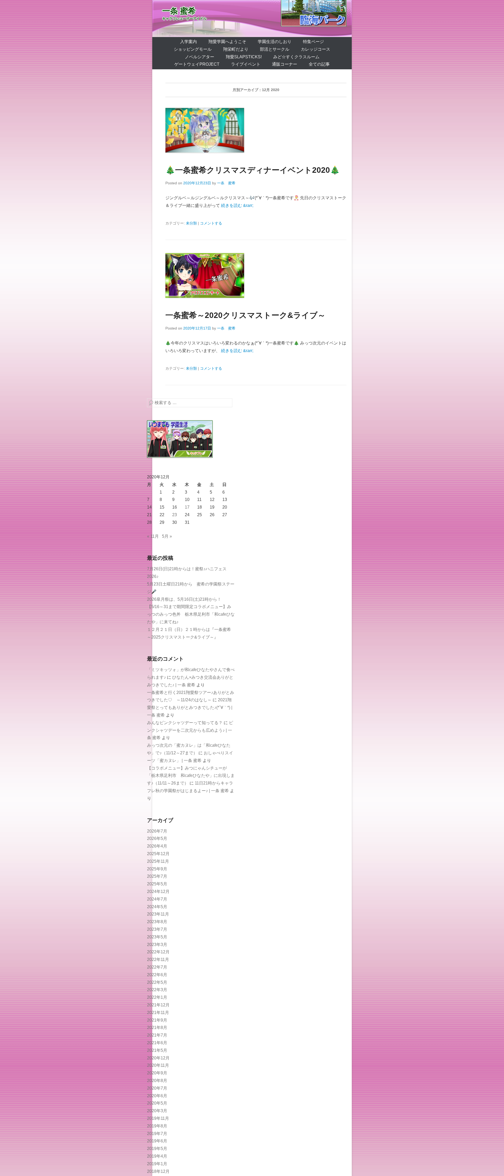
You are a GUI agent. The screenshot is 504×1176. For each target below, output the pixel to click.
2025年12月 (158, 853)
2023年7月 (157, 929)
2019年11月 (158, 1118)
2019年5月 (157, 1148)
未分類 (191, 223)
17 (187, 507)
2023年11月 (158, 914)
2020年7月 (157, 1088)
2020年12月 (158, 1058)
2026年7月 (157, 831)
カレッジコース (315, 49)
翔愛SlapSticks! (244, 57)
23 (174, 515)
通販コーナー (284, 64)
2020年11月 (158, 1065)
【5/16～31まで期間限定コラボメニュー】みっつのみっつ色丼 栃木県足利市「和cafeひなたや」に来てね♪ (191, 614)
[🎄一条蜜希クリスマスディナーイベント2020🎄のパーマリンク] (255, 130)
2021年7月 (157, 1035)
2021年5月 (157, 1050)
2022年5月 (157, 982)
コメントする (211, 223)
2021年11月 (158, 1012)
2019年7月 (157, 1133)
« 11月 (153, 536)
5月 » (167, 536)
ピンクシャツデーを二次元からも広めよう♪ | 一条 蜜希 (190, 730)
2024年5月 (157, 907)
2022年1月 (157, 997)
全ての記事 (319, 64)
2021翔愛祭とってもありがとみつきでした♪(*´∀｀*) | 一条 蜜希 (189, 707)
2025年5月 (157, 884)
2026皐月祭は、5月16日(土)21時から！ (184, 599)
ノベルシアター (199, 57)
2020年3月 (157, 1111)
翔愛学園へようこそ (227, 41)
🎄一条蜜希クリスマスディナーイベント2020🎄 (252, 170)
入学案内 (188, 41)
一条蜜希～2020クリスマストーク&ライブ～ (245, 315)
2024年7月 (157, 899)
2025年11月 (158, 861)
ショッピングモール (193, 49)
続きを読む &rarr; (237, 205)
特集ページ (313, 41)
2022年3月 (157, 989)
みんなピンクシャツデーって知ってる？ (185, 722)
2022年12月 (158, 952)
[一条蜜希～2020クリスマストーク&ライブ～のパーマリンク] (255, 275)
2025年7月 (157, 876)
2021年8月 (157, 1027)
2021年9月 (157, 1020)
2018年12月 (158, 1171)
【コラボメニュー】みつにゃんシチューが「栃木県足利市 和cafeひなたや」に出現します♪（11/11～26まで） (191, 776)
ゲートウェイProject (196, 64)
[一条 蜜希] (252, 18)
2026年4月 (157, 846)
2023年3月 (157, 944)
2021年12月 (158, 1005)
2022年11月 (158, 959)
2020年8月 (157, 1080)
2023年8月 (157, 921)
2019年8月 (157, 1126)
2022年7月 (157, 967)
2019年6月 (157, 1141)
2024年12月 (158, 891)
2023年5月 (157, 937)
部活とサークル (274, 49)
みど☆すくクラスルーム (296, 57)
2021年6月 (157, 1043)
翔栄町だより (235, 49)
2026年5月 (157, 838)
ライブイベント (245, 64)
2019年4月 (157, 1156)
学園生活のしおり (274, 41)
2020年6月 (157, 1096)
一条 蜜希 (179, 11)
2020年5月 (157, 1103)
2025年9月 (157, 869)
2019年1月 (157, 1164)
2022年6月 (157, 975)
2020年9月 (157, 1073)
